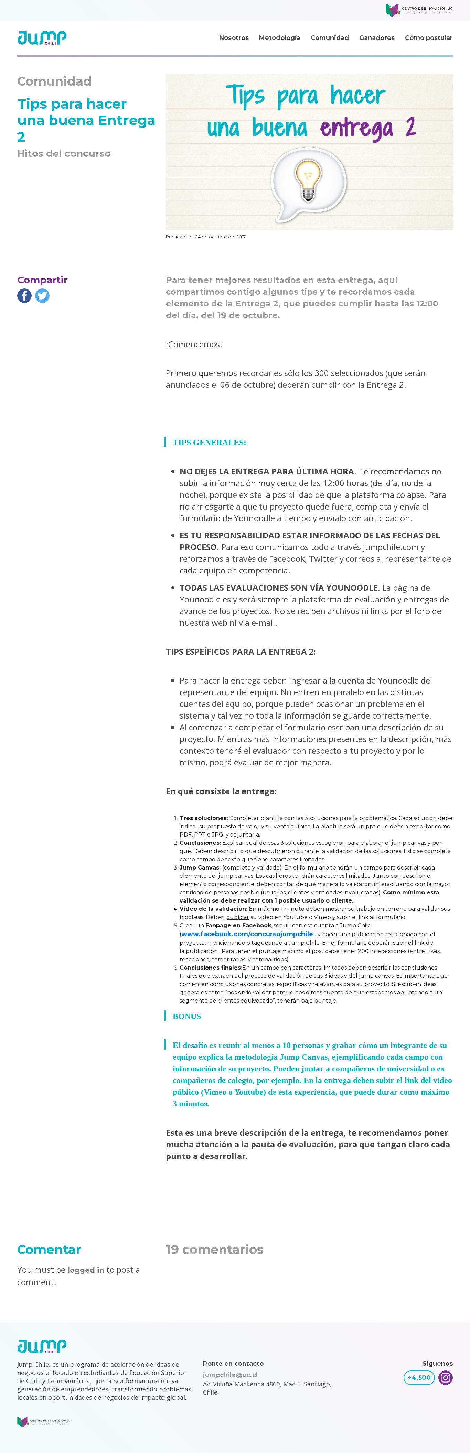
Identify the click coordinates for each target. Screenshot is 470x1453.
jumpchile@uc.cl (230, 1375)
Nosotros (234, 38)
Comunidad (330, 38)
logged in (85, 1270)
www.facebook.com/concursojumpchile (247, 934)
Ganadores (377, 38)
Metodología (279, 38)
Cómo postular (429, 38)
